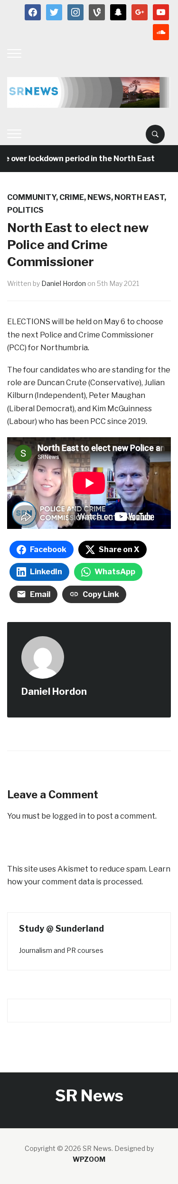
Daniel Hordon (63, 283)
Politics (25, 210)
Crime (71, 197)
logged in (68, 816)
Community (31, 197)
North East (139, 197)
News (99, 197)
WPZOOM (89, 1159)
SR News (89, 1095)
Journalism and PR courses (61, 950)
